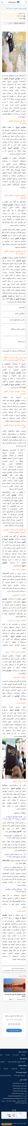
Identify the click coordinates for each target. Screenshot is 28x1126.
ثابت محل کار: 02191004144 (20, 1084)
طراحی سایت (23, 1123)
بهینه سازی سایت (15, 1123)
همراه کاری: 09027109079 (20, 1091)
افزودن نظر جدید (14, 1030)
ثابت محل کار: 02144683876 (19, 1094)
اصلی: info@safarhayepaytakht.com (17, 1096)
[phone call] (2, 2)
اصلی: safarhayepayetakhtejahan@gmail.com (15, 1099)
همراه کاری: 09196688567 (20, 1089)
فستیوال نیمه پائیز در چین (18, 968)
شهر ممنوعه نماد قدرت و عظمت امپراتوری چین (15, 970)
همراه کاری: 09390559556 (19, 1086)
